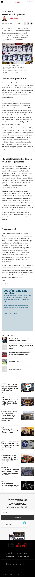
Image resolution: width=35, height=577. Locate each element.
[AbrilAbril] (17, 547)
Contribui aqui (11, 313)
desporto (7, 283)
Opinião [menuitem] (19, 556)
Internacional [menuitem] (10, 556)
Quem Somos (21, 574)
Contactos (29, 574)
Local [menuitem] (25, 553)
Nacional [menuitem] (18, 553)
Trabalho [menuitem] (10, 553)
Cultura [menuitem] (26, 556)
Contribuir (5, 574)
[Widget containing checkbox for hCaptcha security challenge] (14, 524)
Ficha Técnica (13, 574)
